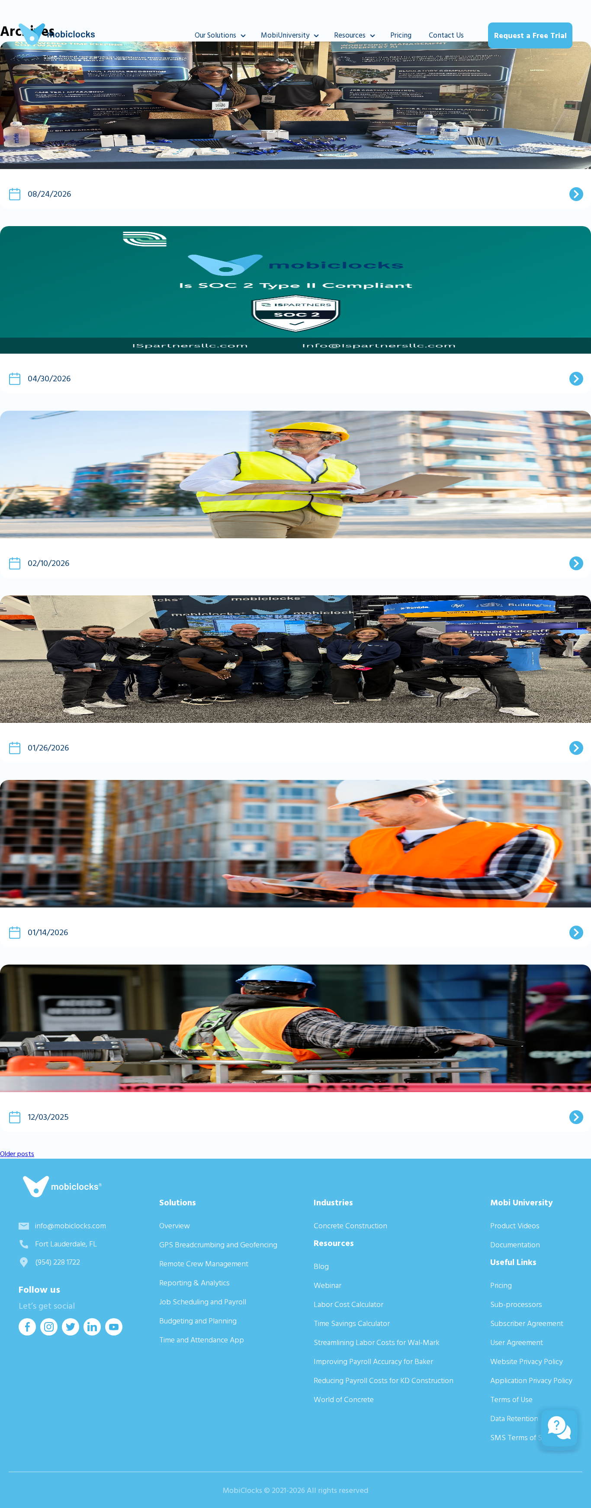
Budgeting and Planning (198, 1321)
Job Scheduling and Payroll (202, 1302)
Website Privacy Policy (526, 1361)
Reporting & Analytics (194, 1283)
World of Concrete (344, 1399)
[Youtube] (113, 1333)
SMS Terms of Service (525, 1437)
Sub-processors (516, 1304)
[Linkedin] (92, 1333)
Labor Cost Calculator (348, 1304)
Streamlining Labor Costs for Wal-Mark (377, 1342)
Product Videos (515, 1225)
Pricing (400, 36)
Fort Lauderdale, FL (66, 1244)
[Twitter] (70, 1333)
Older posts (17, 1154)
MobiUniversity (285, 35)
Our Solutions (215, 35)
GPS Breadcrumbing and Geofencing (218, 1245)
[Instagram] (49, 1333)
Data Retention (514, 1418)
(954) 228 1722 (57, 1262)
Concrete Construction (350, 1225)
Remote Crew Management (203, 1264)
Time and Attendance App (201, 1340)
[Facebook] (27, 1333)
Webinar (327, 1285)
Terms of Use (511, 1399)
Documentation (515, 1245)
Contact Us (446, 36)
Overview (174, 1225)
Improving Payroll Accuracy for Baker (373, 1361)
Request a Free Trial (530, 35)
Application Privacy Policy (531, 1380)
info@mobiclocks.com (70, 1225)
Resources (350, 35)
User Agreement (516, 1342)
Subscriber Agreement (526, 1323)
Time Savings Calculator (352, 1323)
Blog (321, 1266)
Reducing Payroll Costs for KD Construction (383, 1380)
